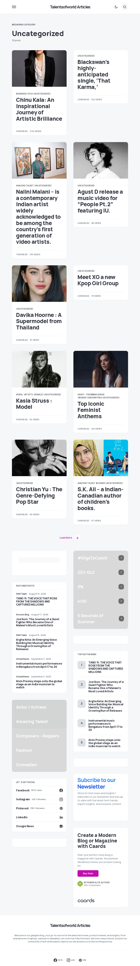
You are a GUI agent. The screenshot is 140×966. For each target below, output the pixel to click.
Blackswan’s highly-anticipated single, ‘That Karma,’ (94, 74)
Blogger (100, 483)
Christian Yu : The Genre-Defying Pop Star (39, 495)
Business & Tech (24, 93)
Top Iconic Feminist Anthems (91, 410)
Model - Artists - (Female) (29, 394)
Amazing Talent (25, 185)
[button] (14, 7)
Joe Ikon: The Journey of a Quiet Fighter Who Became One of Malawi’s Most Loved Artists (37, 622)
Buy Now (88, 873)
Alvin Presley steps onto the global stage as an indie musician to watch (39, 684)
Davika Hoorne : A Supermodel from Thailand (39, 321)
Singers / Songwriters (90, 397)
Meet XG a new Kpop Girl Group (98, 280)
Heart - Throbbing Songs (91, 394)
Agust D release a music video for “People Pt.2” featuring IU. (100, 201)
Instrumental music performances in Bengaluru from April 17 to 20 (39, 665)
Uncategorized (41, 93)
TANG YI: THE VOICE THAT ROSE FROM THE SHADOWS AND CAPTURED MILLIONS (36, 601)
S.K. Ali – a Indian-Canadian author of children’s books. (101, 498)
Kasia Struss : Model (34, 403)
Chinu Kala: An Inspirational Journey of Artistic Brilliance (39, 109)
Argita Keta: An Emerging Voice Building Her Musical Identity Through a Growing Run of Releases (36, 644)
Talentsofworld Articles (70, 7)
